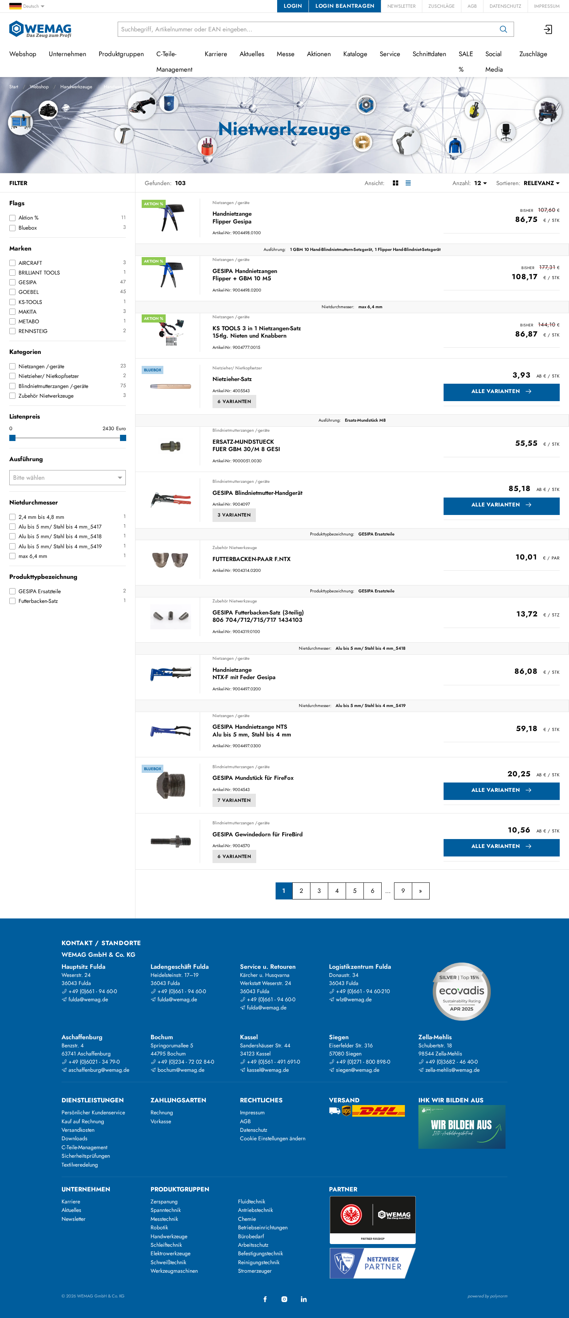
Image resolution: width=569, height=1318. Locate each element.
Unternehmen (67, 53)
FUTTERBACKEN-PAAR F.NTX (252, 559)
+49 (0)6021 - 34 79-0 (93, 1062)
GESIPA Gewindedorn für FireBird (258, 835)
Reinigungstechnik (258, 1262)
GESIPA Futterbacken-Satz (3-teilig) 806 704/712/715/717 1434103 (258, 616)
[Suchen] (503, 29)
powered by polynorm (487, 1296)
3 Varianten (234, 514)
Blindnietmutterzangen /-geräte (241, 430)
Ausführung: (275, 249)
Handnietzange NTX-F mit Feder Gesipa (244, 673)
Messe (286, 53)
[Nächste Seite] (420, 891)
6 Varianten (234, 401)
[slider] (12, 438)
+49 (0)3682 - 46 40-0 (451, 1062)
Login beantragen (345, 6)
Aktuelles (252, 53)
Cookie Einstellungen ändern (272, 1138)
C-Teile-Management (174, 61)
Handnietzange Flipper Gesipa (232, 217)
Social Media (494, 61)
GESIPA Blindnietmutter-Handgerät (257, 493)
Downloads (74, 1138)
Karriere (216, 53)
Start (13, 86)
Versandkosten (78, 1130)
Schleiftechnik (166, 1245)
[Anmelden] (548, 29)
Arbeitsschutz (253, 1245)
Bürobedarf (251, 1236)
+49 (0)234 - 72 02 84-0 (185, 1062)
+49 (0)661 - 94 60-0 (92, 991)
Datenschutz (505, 6)
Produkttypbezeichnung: (332, 534)
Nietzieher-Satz (232, 379)
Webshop (39, 86)
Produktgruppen (121, 53)
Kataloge (355, 53)
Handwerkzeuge (76, 86)
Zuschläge (441, 6)
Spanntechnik (166, 1210)
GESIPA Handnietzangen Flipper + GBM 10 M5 (245, 275)
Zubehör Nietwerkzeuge (235, 547)
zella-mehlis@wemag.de (452, 1070)
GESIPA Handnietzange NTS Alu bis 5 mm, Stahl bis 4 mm (252, 730)
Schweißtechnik (168, 1262)
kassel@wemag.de (267, 1070)
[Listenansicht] (408, 183)
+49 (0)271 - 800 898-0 (362, 1062)
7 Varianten (234, 800)
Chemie (247, 1219)
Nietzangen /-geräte (231, 202)
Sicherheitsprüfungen (86, 1156)
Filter (18, 183)
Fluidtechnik (251, 1201)
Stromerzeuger (255, 1271)
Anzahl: (461, 183)
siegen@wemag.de (356, 1070)
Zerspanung (164, 1201)
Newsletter (401, 6)
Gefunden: (158, 183)
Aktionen (319, 53)
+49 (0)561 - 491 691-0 (272, 1062)
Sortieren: (508, 183)
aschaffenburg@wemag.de (98, 1070)
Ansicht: (375, 183)
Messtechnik (164, 1219)
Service (390, 53)
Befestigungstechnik (260, 1253)
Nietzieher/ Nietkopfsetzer (237, 368)
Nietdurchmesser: (338, 307)
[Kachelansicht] (395, 183)
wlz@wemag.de (353, 999)
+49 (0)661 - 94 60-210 (362, 991)
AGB (472, 6)
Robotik (159, 1227)
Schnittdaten (429, 53)
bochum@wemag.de (180, 1070)
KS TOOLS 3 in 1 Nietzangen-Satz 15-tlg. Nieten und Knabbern (257, 332)
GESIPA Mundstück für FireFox (253, 778)
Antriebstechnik (255, 1210)
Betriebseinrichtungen (263, 1227)
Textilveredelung (80, 1165)
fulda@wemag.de (87, 999)
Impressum (547, 6)
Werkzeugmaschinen (174, 1271)
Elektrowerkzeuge (170, 1253)
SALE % (466, 61)
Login (293, 6)
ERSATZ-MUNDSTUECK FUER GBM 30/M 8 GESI (246, 445)
